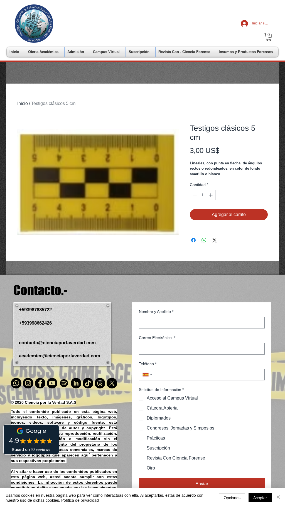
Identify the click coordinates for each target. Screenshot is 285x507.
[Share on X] (214, 240)
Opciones (232, 497)
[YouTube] (52, 383)
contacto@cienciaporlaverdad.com (57, 342)
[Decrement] (194, 195)
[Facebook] (40, 383)
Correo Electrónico (157, 337)
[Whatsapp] (16, 383)
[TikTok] (88, 383)
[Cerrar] (278, 498)
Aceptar (260, 497)
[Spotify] (64, 383)
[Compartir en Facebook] (193, 240)
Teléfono (147, 364)
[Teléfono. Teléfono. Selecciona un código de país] (147, 374)
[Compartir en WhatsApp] (204, 240)
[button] (268, 37)
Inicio (22, 103)
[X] (112, 383)
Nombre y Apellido (156, 311)
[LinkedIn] (76, 383)
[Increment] (211, 195)
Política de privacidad (80, 500)
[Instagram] (28, 383)
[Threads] (100, 383)
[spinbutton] (203, 195)
